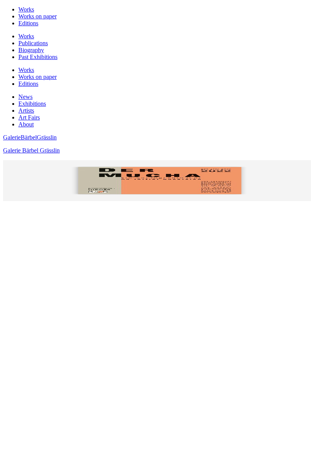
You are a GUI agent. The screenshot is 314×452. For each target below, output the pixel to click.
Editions (28, 23)
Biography (31, 50)
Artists (26, 110)
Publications (33, 43)
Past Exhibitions (37, 57)
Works (26, 9)
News (25, 96)
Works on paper (37, 16)
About (26, 124)
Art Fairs (29, 117)
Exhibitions (32, 103)
